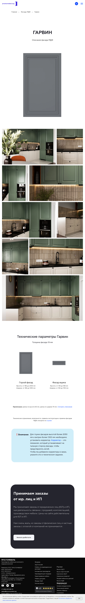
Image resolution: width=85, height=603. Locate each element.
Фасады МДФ (25, 12)
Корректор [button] (56, 440)
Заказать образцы (62, 590)
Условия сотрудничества (64, 586)
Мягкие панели (39, 583)
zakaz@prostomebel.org (8, 591)
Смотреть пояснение (65, 407)
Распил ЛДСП (60, 569)
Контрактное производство (42, 571)
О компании (60, 593)
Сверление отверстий (63, 576)
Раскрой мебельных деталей (65, 578)
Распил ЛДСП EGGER (63, 571)
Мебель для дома (40, 578)
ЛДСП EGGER (39, 564)
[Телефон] (76, 5)
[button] (23, 537)
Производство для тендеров (43, 574)
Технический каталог (63, 588)
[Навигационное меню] (82, 3)
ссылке (49, 421)
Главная (14, 12)
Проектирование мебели (42, 576)
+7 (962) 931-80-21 (7, 589)
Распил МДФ (60, 581)
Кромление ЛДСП (62, 574)
